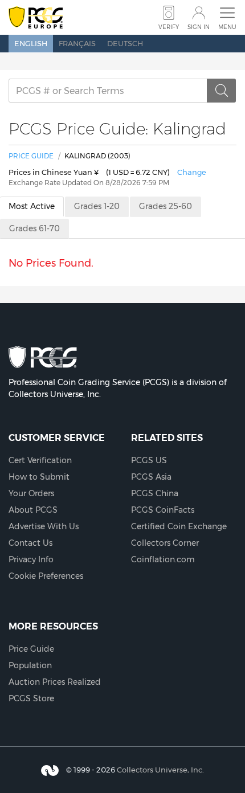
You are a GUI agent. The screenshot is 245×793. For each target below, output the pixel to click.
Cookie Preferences (46, 576)
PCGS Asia (151, 477)
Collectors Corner (165, 543)
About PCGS (33, 510)
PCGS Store (31, 698)
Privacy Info (31, 559)
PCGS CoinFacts (162, 510)
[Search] (221, 91)
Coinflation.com (163, 559)
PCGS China (154, 493)
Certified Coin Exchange (179, 526)
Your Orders (31, 493)
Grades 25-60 (165, 206)
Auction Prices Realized (55, 682)
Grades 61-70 (34, 228)
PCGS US (149, 460)
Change (191, 172)
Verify (168, 27)
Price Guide (31, 156)
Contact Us (30, 543)
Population (30, 665)
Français (77, 43)
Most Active (32, 206)
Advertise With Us (44, 526)
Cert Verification (40, 460)
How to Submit (39, 477)
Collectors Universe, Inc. (160, 769)
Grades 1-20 (97, 206)
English (30, 43)
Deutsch (125, 43)
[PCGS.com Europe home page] (36, 18)
